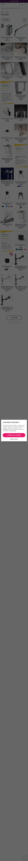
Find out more (13, 430)
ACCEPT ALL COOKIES (14, 435)
